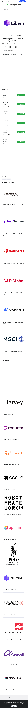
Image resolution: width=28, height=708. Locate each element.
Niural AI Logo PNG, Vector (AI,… (10, 589)
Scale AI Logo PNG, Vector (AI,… (10, 489)
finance (8, 178)
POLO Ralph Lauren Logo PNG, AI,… (11, 564)
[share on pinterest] (8, 47)
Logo (8, 43)
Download (21, 95)
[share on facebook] (3, 47)
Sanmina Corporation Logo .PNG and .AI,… (12, 639)
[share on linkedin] (10, 47)
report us (19, 35)
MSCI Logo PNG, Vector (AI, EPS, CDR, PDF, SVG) (14, 351)
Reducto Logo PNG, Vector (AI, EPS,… (11, 439)
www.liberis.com (9, 50)
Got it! (14, 706)
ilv (3, 43)
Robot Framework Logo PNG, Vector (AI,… (12, 514)
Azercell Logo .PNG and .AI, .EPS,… (11, 664)
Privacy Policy (11, 699)
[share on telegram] (13, 47)
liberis (4, 178)
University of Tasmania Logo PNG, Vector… (12, 614)
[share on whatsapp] (15, 47)
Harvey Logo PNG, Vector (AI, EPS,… (11, 414)
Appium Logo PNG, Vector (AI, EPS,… (11, 539)
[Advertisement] (14, 74)
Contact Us (17, 699)
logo (7, 9)
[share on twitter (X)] (6, 47)
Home (3, 9)
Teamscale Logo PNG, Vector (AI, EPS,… (12, 464)
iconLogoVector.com (15, 697)
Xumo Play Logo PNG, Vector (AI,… (11, 689)
